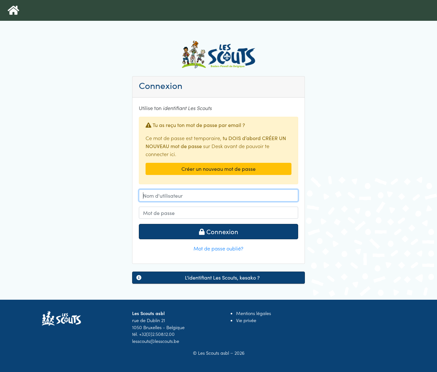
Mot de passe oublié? (218, 248)
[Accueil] (13, 10)
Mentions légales (253, 313)
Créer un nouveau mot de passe (218, 168)
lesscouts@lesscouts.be (155, 341)
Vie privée (246, 320)
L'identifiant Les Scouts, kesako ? (222, 277)
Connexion (221, 231)
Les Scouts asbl (213, 353)
